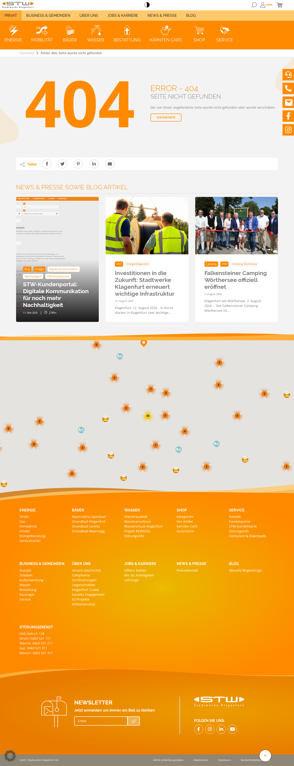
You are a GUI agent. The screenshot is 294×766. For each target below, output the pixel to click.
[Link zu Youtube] (232, 729)
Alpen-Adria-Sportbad (89, 516)
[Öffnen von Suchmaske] (254, 5)
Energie (25, 570)
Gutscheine (185, 531)
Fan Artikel (185, 521)
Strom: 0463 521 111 (35, 638)
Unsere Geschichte (86, 570)
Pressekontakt (187, 570)
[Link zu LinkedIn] (221, 729)
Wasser (25, 585)
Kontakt (235, 516)
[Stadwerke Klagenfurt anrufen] (288, 88)
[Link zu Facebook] (288, 116)
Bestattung (28, 589)
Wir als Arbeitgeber (139, 575)
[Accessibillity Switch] (147, 5)
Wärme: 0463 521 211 (36, 643)
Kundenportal (239, 521)
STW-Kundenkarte (243, 526)
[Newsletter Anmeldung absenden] (133, 721)
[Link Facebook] (198, 729)
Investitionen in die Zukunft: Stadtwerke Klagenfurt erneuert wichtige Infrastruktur (145, 283)
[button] (245, 459)
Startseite (27, 53)
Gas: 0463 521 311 (33, 648)
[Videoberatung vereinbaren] (288, 74)
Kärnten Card (187, 526)
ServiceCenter (30, 541)
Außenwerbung (31, 580)
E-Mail (82, 721)
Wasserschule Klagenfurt (143, 526)
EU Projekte (80, 599)
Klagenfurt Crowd (85, 589)
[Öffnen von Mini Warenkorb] (279, 4)
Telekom (26, 575)
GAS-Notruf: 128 (32, 633)
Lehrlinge (131, 580)
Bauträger (27, 594)
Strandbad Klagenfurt (88, 521)
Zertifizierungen (84, 580)
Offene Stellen (135, 570)
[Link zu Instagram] (288, 130)
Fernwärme (28, 526)
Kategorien (185, 516)
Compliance (81, 575)
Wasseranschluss (137, 521)
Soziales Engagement (88, 594)
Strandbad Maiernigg (88, 531)
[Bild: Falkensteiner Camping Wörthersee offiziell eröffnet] (236, 225)
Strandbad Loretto (86, 526)
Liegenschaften (83, 585)
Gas (22, 521)
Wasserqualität (135, 516)
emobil (25, 531)
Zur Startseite (166, 117)
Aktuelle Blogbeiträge (245, 570)
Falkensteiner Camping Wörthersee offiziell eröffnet (235, 280)
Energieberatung (32, 536)
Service (25, 599)
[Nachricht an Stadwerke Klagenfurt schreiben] (288, 102)
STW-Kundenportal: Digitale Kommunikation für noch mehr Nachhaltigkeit (56, 294)
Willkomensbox (83, 604)
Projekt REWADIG (137, 531)
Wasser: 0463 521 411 (36, 653)
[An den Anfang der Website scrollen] (265, 755)
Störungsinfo (134, 536)
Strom (24, 516)
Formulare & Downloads (247, 536)
